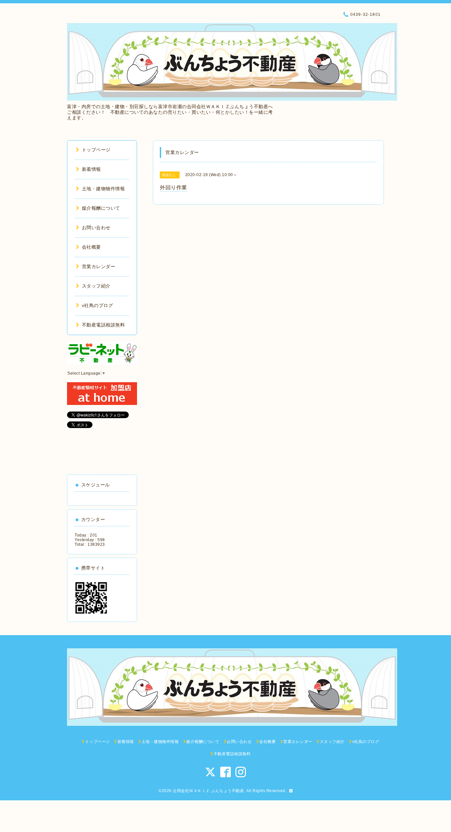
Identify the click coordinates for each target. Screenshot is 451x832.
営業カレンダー (98, 266)
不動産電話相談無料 (103, 324)
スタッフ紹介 (96, 286)
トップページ (96, 149)
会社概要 (91, 247)
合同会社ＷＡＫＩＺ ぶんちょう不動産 (208, 790)
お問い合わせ (96, 227)
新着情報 (91, 169)
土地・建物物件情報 (103, 188)
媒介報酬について (101, 208)
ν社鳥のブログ (97, 305)
